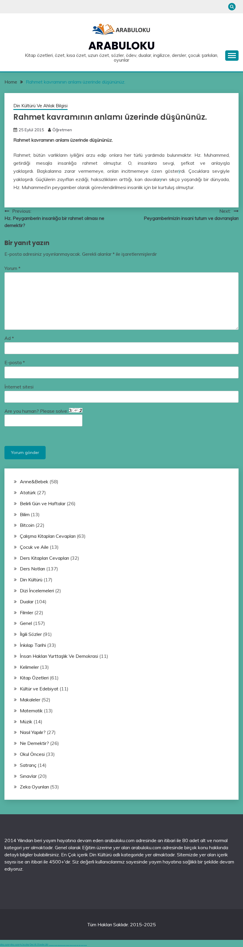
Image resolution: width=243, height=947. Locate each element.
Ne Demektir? (34, 743)
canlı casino (55, 945)
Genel (26, 623)
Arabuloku (121, 45)
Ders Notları (32, 569)
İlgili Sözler (31, 634)
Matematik (31, 711)
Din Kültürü (31, 580)
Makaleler (30, 700)
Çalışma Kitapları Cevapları (48, 536)
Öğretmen (62, 129)
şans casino (74, 945)
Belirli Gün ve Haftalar (42, 503)
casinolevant (67, 945)
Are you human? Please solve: (36, 411)
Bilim (25, 514)
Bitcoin (27, 525)
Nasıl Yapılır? (33, 732)
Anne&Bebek (34, 481)
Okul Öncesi (32, 754)
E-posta (14, 362)
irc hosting (24, 944)
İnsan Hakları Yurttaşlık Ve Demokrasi (59, 656)
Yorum (12, 268)
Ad (9, 338)
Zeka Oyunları (34, 787)
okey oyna (4, 944)
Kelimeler (29, 667)
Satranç (28, 765)
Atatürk (28, 492)
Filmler (26, 612)
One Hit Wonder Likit (39, 944)
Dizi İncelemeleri (37, 591)
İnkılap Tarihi (33, 645)
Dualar (26, 601)
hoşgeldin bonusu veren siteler (61, 945)
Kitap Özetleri (34, 678)
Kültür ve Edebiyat (39, 689)
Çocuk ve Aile (34, 547)
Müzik (26, 721)
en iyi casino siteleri (51, 945)
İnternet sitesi (18, 387)
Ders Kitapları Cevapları (44, 558)
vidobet (77, 945)
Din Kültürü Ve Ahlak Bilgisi (40, 105)
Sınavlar (28, 776)
